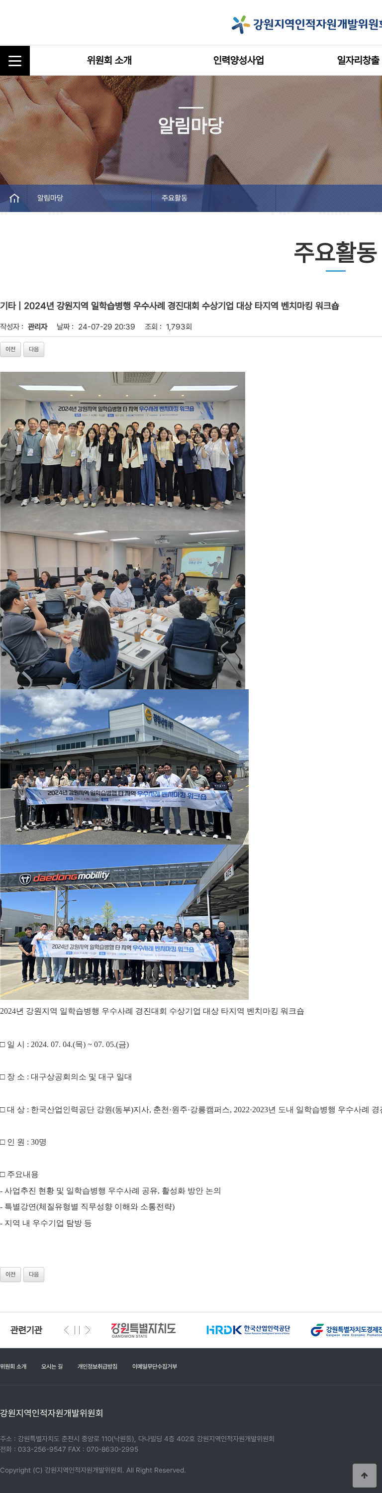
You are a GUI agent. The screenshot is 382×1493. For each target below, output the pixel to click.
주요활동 (175, 198)
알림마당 (50, 198)
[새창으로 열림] (154, 1329)
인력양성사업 (238, 60)
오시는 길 (52, 1366)
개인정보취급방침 (97, 1366)
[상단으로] (364, 1475)
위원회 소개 (109, 60)
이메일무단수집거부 (154, 1366)
